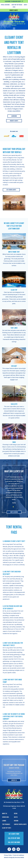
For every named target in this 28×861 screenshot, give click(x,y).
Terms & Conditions (18, 855)
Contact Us (14, 780)
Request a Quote (14, 10)
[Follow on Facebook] (9, 849)
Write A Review (14, 512)
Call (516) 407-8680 (14, 838)
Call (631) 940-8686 (14, 842)
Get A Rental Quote (11, 190)
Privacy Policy (8, 855)
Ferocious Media (19, 857)
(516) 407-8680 (19, 22)
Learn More (14, 116)
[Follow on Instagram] (13, 849)
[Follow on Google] (18, 849)
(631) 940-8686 (8, 22)
